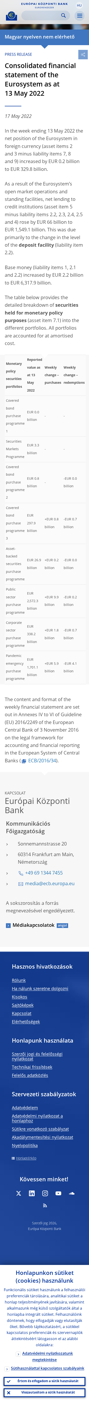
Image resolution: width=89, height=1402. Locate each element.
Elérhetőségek (26, 1022)
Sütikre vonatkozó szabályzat (40, 1129)
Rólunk (19, 981)
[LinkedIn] (31, 1193)
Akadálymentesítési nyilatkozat (42, 1137)
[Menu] (79, 16)
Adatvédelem (25, 1108)
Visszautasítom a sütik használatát (48, 1392)
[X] (18, 1193)
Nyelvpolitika (25, 1146)
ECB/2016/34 (42, 761)
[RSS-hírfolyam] (45, 1205)
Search (63, 15)
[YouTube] (58, 1193)
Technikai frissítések (32, 1067)
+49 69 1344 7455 (44, 873)
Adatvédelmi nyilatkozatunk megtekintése (47, 1357)
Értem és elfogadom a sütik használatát (48, 1381)
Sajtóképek (22, 1005)
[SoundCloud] (71, 1193)
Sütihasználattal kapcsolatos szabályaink (47, 1369)
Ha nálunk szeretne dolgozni (40, 989)
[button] (79, 5)
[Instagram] (45, 1193)
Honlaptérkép (26, 1158)
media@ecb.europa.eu (50, 884)
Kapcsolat (21, 1014)
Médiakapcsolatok (33, 925)
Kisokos (19, 997)
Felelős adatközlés (30, 1076)
